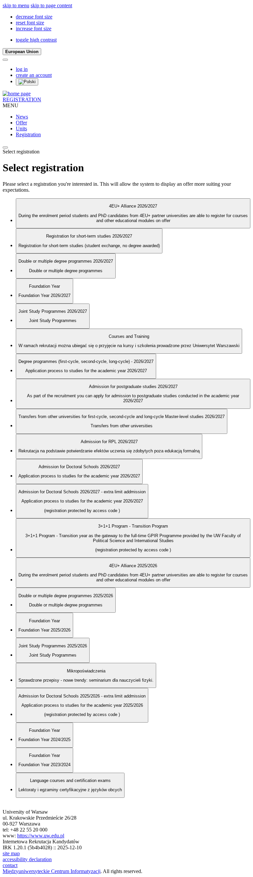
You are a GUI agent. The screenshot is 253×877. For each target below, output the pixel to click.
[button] (34, 16)
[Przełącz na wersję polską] (27, 81)
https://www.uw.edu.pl (40, 835)
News (22, 116)
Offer (21, 122)
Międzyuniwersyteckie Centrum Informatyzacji (51, 871)
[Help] (5, 60)
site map (11, 853)
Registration (28, 134)
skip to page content (51, 5)
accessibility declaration (27, 859)
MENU (10, 105)
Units (21, 128)
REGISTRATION (22, 99)
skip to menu (16, 5)
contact (10, 865)
